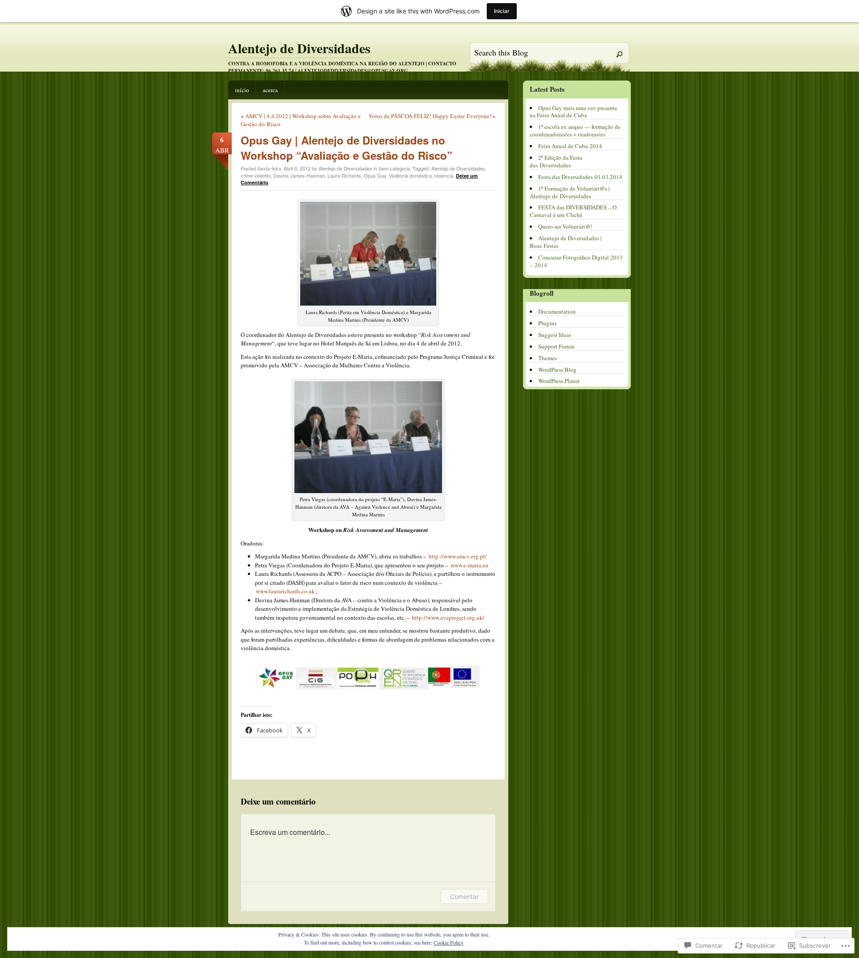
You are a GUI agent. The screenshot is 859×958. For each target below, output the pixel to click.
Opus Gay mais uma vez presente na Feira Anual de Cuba (573, 111)
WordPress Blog (557, 370)
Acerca (270, 90)
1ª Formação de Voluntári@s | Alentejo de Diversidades (570, 192)
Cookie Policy (449, 942)
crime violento (256, 175)
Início (242, 90)
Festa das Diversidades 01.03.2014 (580, 177)
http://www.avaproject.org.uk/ (448, 617)
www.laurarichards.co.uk (285, 591)
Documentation (557, 311)
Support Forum (556, 346)
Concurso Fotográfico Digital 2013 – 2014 (576, 261)
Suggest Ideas (554, 335)
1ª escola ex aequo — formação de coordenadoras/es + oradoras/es (575, 130)
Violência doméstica (410, 175)
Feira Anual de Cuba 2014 (570, 146)
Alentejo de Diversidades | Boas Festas (566, 242)
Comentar (464, 896)
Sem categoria (394, 168)
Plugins (547, 323)
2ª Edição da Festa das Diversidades (556, 161)
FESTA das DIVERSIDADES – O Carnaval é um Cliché (573, 211)
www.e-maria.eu (470, 565)
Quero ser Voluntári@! (565, 226)
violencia (443, 175)
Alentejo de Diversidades (299, 48)
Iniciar (502, 11)
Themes (547, 358)
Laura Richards (344, 175)
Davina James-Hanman (299, 175)
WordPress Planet (559, 381)
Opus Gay (375, 175)
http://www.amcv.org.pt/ (458, 556)
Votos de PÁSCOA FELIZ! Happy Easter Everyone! (430, 116)
